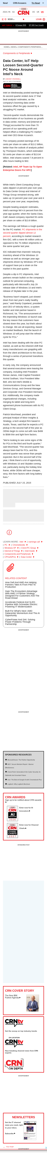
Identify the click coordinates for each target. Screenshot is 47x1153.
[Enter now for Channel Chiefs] (13, 837)
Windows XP (11, 548)
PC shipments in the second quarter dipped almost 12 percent (22, 233)
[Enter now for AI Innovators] (13, 820)
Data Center (26, 557)
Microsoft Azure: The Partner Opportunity (21, 760)
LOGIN (38, 19)
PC (6, 545)
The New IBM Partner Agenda (12, 997)
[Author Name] (9, 501)
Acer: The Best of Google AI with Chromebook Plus (24, 780)
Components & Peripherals (16, 53)
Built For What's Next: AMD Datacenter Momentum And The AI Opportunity (22, 613)
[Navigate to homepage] (23, 14)
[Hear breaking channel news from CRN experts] (14, 1064)
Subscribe (9, 1134)
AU (13, 12)
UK (38, 12)
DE (33, 12)
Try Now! (36, 3)
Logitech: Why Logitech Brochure (18, 784)
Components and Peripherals (18, 554)
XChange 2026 (20, 25)
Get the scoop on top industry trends (21, 1031)
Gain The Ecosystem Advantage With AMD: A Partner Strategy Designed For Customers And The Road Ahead (22, 594)
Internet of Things (12, 551)
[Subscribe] (30, 1139)
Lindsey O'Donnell (13, 79)
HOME (6, 47)
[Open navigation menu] (4, 19)
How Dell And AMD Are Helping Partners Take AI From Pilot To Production (20, 584)
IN (9, 12)
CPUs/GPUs (10, 557)
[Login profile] (43, 19)
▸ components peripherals (29, 47)
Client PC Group (28, 548)
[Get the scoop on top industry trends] (14, 1042)
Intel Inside (30, 551)
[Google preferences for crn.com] (12, 86)
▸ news (12, 47)
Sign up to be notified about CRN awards (23, 800)
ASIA (5, 12)
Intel (22, 542)
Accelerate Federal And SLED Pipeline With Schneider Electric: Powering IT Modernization (21, 604)
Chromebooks (19, 545)
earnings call (34, 542)
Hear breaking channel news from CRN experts (21, 1052)
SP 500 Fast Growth (36, 25)
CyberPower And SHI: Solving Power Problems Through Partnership (20, 621)
